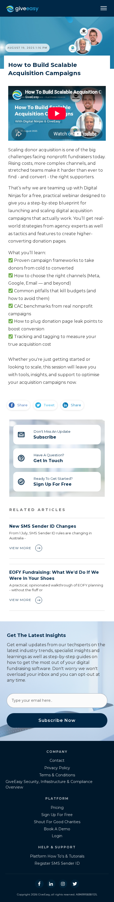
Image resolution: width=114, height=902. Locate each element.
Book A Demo (57, 829)
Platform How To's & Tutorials (57, 856)
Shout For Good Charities (57, 821)
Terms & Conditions (57, 775)
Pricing (57, 807)
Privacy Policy (57, 768)
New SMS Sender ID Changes (57, 538)
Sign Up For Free (57, 814)
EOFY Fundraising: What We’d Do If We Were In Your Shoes (57, 587)
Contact (57, 760)
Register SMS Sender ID (57, 863)
